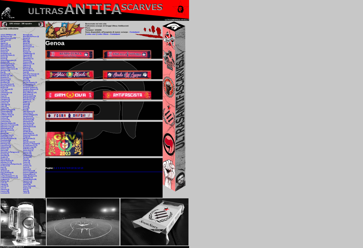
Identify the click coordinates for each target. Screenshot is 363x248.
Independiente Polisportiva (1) (11, 164)
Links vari (91, 34)
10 (72, 168)
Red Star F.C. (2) (28, 99)
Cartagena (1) (5, 99)
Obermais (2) (27, 55)
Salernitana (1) (28, 113)
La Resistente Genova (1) (9, 177)
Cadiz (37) (4, 91)
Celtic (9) (4, 106)
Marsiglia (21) (27, 35)
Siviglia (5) (26, 137)
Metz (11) (26, 40)
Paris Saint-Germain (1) (31, 74)
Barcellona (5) (5, 74)
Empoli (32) (5, 133)
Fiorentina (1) (5, 142)
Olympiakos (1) (28, 58)
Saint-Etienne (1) (29, 111)
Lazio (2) (4, 183)
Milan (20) (26, 41)
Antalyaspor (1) (6, 53)
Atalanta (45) (5, 62)
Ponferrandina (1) (29, 84)
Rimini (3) (26, 104)
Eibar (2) (3, 132)
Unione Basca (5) (29, 171)
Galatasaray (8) (6, 147)
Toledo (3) (26, 160)
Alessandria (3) (6, 47)
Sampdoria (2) (28, 116)
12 (78, 168)
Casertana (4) (5, 101)
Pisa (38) (26, 79)
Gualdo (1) (4, 157)
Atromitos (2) (5, 70)
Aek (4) (3, 41)
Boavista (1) (5, 77)
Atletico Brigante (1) (8, 67)
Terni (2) (26, 159)
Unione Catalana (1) (30, 172)
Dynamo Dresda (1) (7, 130)
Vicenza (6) (27, 184)
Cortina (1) (4, 118)
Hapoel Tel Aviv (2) (7, 160)
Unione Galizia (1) (29, 174)
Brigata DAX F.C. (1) (8, 86)
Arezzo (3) (4, 57)
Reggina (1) (27, 101)
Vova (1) (26, 189)
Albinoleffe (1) (6, 45)
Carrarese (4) (5, 98)
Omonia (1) (27, 60)
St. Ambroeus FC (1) (30, 145)
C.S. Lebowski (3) (7, 89)
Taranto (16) (27, 152)
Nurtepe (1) (27, 52)
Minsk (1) (26, 43)
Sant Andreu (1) (28, 123)
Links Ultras (103, 34)
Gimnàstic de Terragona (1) (10, 152)
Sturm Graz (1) (28, 150)
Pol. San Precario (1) (30, 82)
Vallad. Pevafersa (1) (30, 176)
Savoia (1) (26, 128)
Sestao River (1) (28, 133)
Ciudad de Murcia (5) (8, 109)
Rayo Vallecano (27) (30, 92)
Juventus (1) (5, 171)
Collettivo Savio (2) (7, 115)
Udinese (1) (27, 169)
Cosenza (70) (5, 120)
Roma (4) (26, 108)
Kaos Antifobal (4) (7, 172)
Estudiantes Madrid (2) (8, 138)
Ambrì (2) (4, 48)
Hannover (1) (5, 159)
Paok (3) (26, 72)
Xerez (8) (26, 191)
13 (82, 168)
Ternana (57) (27, 157)
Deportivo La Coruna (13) (9, 125)
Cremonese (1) (6, 121)
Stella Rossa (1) (28, 149)
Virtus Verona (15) (29, 186)
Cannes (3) (4, 94)
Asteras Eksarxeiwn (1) (8, 60)
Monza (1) (26, 48)
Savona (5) (26, 130)
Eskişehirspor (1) (6, 137)
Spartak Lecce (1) (29, 142)
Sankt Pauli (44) (28, 120)
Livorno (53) (5, 191)
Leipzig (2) (4, 184)
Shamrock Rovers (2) (30, 135)
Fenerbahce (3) (6, 140)
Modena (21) (27, 45)
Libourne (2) (5, 189)
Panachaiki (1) (28, 69)
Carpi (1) (4, 96)
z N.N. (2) (26, 193)
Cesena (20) (5, 108)
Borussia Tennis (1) (7, 84)
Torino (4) (26, 162)
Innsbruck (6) (5, 166)
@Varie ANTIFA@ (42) (8, 35)
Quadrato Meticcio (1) (30, 89)
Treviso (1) (26, 164)
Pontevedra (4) (28, 86)
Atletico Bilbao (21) (7, 65)
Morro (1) (26, 50)
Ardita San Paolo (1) (8, 55)
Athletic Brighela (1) (8, 64)
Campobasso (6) (6, 92)
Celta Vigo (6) (5, 104)
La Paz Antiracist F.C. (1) (9, 176)
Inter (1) (3, 167)
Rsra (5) (26, 109)
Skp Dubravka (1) (29, 138)
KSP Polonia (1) (6, 174)
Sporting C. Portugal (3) (31, 143)
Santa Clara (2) (28, 125)
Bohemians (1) (6, 79)
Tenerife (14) (27, 154)
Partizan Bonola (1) (29, 75)
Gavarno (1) (5, 149)
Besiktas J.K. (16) (6, 75)
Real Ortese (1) (28, 94)
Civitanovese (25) (6, 111)
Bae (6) (3, 72)
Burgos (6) (4, 87)
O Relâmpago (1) (29, 53)
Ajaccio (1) (4, 43)
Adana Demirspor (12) (8, 38)
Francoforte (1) (6, 145)
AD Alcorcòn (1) (6, 36)
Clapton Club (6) (6, 113)
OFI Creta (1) (27, 57)
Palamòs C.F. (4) (28, 64)
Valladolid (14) (28, 177)
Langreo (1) (5, 181)
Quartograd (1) (28, 91)
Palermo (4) (27, 67)
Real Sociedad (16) (29, 96)
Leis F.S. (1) (5, 186)
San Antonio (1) (28, 118)
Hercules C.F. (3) (6, 162)
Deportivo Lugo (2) (7, 126)
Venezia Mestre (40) (29, 179)
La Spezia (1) (5, 179)
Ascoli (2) (4, 58)
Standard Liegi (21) (29, 147)
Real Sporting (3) (29, 98)
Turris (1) (26, 167)
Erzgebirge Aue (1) (7, 135)
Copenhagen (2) (6, 116)
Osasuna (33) (27, 62)
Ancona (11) (5, 50)
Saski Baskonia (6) (29, 126)
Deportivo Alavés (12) (8, 123)
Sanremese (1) (28, 121)
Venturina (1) (27, 181)
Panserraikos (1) (28, 70)
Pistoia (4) (26, 81)
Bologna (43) (5, 81)
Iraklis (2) (4, 169)
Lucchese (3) (5, 193)
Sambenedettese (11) (30, 115)
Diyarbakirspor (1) (7, 128)
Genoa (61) (4, 150)
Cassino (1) (5, 103)
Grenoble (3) (5, 155)
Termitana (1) (27, 155)
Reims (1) (26, 103)
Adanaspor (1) (6, 40)
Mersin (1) (26, 38)
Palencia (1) (27, 65)
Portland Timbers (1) (30, 87)
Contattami (135, 32)
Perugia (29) (27, 77)
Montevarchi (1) (28, 47)
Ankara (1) (4, 52)
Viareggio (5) (27, 183)
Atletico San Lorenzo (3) (9, 69)
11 (75, 168)
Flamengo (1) (5, 143)
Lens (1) (3, 188)
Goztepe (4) (5, 154)
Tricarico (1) (27, 166)
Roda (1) (26, 106)
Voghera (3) (27, 188)
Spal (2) (25, 140)
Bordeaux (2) (5, 82)
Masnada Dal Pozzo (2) (31, 36)
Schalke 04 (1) (28, 132)
